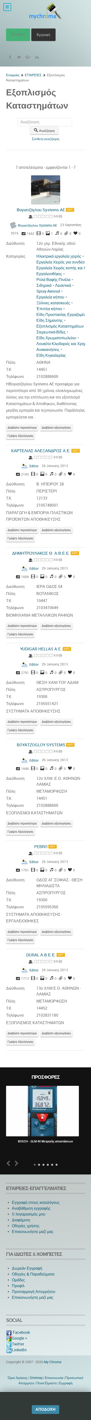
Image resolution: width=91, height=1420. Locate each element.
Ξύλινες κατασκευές (53, 303)
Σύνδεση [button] (18, 35)
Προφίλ (18, 1286)
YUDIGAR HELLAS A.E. (41, 648)
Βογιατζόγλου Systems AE (41, 209)
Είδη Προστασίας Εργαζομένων (63, 314)
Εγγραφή (43, 35)
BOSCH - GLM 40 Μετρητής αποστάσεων (45, 1141)
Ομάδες (18, 1280)
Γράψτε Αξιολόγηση (20, 436)
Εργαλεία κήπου (50, 297)
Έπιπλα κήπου (49, 308)
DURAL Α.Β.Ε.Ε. (41, 954)
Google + (19, 1338)
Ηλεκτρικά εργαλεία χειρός (58, 256)
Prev (9, 1163)
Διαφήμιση (21, 1220)
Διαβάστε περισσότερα (22, 427)
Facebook (21, 1332)
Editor (34, 466)
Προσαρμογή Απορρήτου (33, 1291)
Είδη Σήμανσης (49, 320)
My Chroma (52, 1362)
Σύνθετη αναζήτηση (45, 139)
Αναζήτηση (47, 131)
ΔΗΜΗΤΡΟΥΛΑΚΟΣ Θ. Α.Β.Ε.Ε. (41, 553)
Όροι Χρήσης (18, 1378)
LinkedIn (19, 1350)
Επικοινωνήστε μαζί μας (32, 1231)
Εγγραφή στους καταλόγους (36, 1202)
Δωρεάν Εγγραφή (27, 1268)
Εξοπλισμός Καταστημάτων (60, 326)
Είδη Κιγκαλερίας (51, 355)
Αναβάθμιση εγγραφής (31, 1208)
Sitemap (36, 1378)
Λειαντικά (63, 285)
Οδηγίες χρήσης (26, 1226)
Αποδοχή (45, 1409)
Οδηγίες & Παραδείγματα (33, 1274)
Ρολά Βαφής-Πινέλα (53, 279)
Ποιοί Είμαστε (46, 1383)
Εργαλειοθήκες (49, 274)
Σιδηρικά (43, 285)
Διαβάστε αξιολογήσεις (56, 427)
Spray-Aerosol (48, 291)
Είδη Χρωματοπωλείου (56, 338)
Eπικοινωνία (54, 1378)
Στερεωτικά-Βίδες (51, 332)
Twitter (18, 1344)
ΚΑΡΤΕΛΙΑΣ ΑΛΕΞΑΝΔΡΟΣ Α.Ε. (41, 450)
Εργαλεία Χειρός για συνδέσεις (62, 262)
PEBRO (41, 846)
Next (15, 1163)
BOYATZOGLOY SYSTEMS (41, 744)
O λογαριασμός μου (28, 1214)
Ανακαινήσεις (47, 349)
